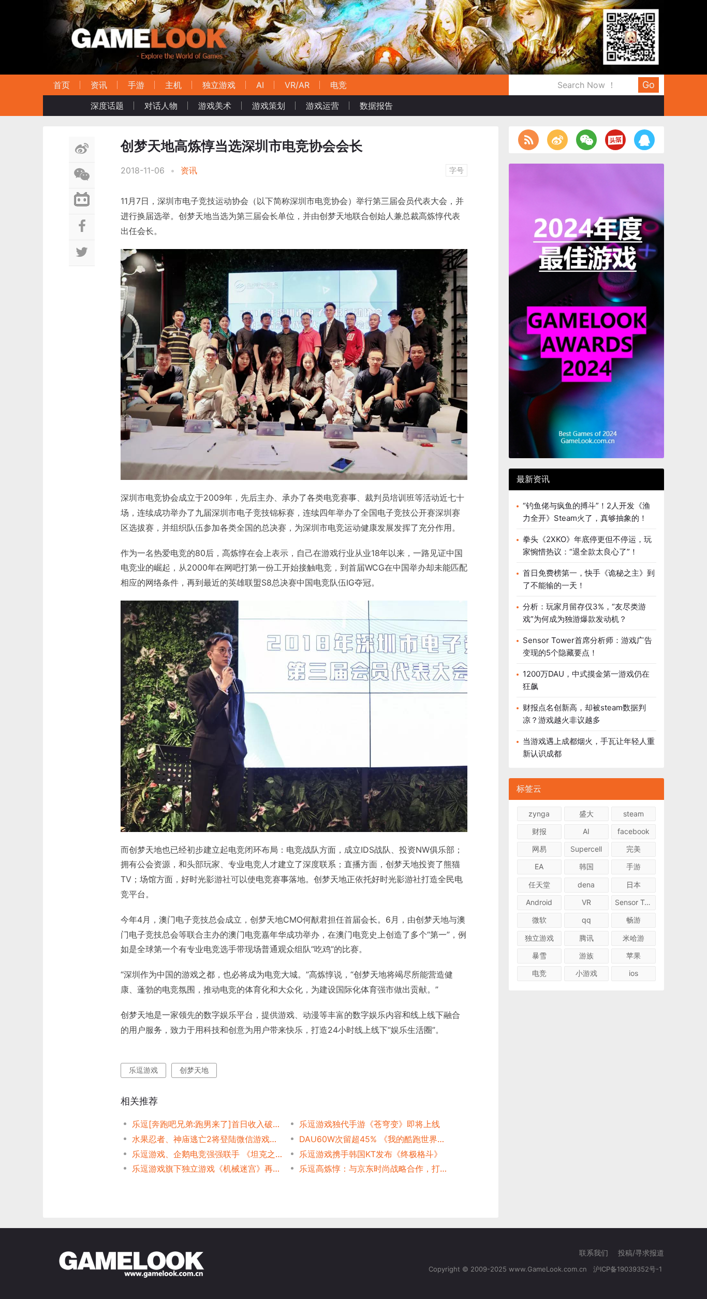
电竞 (338, 85)
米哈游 (633, 937)
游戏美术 (214, 105)
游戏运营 (322, 105)
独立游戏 (218, 85)
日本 (633, 884)
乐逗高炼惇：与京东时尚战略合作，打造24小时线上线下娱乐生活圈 (374, 1168)
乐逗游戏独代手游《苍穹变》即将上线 (369, 1124)
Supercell (586, 848)
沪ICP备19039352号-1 (628, 1269)
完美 (633, 848)
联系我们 (593, 1252)
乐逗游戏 (143, 1070)
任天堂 (539, 884)
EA (539, 866)
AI (260, 85)
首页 (61, 85)
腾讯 (586, 937)
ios (633, 973)
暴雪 (539, 955)
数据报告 (376, 105)
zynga (539, 813)
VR (586, 902)
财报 (539, 831)
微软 (539, 919)
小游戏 (586, 973)
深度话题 (107, 105)
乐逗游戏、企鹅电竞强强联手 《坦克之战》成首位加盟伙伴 (207, 1154)
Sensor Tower (635, 902)
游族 (586, 955)
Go (648, 84)
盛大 (586, 813)
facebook (633, 831)
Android (539, 902)
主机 (173, 85)
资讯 (99, 85)
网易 (539, 848)
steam (633, 813)
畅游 (633, 919)
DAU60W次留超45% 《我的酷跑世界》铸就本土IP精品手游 (374, 1139)
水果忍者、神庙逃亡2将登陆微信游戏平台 (207, 1139)
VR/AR (297, 85)
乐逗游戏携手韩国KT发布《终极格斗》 (370, 1154)
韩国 (586, 866)
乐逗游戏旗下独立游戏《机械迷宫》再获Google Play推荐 (207, 1168)
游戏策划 (268, 105)
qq (586, 919)
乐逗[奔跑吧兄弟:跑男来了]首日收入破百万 (207, 1124)
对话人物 (161, 105)
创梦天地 (194, 1070)
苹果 (633, 955)
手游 (136, 85)
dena (586, 884)
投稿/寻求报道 (641, 1252)
